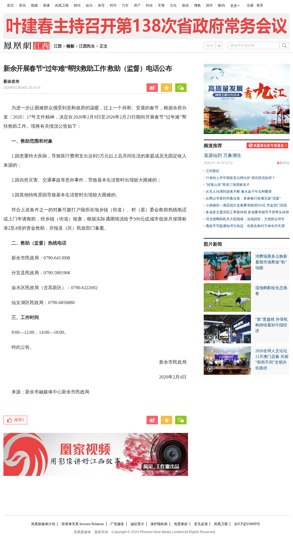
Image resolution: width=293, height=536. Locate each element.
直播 (46, 5)
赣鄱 (70, 46)
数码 (221, 5)
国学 (209, 5)
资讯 (22, 5)
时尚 (113, 5)
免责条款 (181, 524)
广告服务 (117, 524)
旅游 (185, 5)
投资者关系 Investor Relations (83, 524)
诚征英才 (137, 524)
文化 (173, 5)
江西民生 (87, 46)
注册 (250, 5)
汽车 (125, 5)
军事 (161, 5)
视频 (34, 5)
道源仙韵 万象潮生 (222, 155)
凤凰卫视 (62, 5)
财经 (77, 5)
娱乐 (89, 5)
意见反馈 (201, 524)
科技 (149, 5)
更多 (233, 6)
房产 (137, 5)
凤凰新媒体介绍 (43, 524)
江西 (58, 46)
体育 (101, 5)
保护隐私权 (159, 524)
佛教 (197, 5)
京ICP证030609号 (247, 524)
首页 (10, 5)
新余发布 (11, 81)
